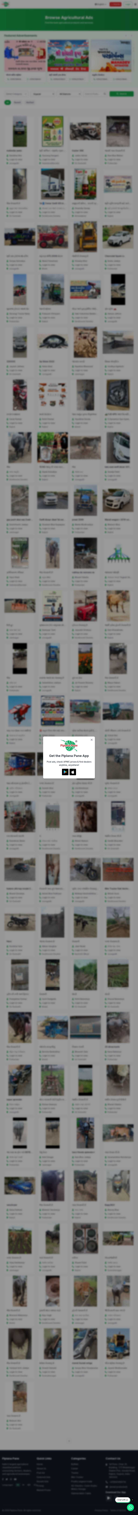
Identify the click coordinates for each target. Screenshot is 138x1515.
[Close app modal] (91, 739)
